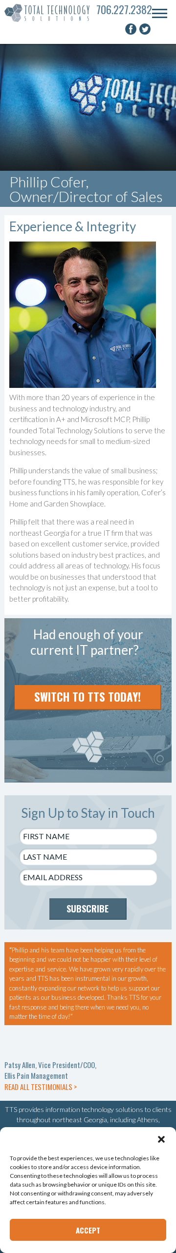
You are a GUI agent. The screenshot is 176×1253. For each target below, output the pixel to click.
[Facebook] (132, 32)
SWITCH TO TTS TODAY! (87, 696)
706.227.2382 (124, 9)
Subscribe (87, 908)
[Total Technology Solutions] (50, 13)
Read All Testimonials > (40, 1086)
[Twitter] (145, 32)
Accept (88, 1230)
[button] (161, 1139)
